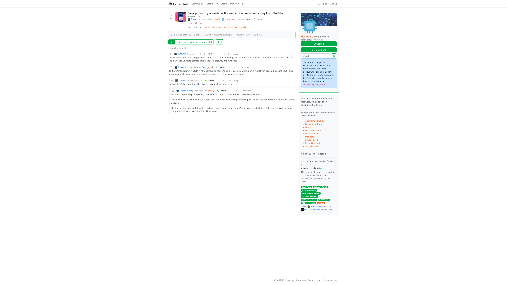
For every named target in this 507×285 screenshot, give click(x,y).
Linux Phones (311, 133)
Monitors (309, 136)
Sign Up (333, 3)
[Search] (319, 3)
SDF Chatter (180, 3)
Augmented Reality (314, 121)
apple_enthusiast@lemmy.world (232, 27)
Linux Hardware (313, 130)
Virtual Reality (312, 146)
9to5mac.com (194, 16)
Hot (171, 42)
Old (210, 42)
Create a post (319, 50)
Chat (219, 42)
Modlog (321, 203)
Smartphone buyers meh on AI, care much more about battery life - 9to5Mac (236, 13)
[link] (196, 23)
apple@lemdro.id (210, 27)
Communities (198, 3)
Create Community (230, 3)
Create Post (213, 3)
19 (191, 23)
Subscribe (319, 43)
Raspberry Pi (311, 140)
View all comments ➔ (178, 48)
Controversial (190, 42)
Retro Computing (313, 143)
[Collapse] (171, 54)
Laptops (309, 127)
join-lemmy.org (330, 280)
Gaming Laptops (313, 124)
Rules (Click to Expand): (315, 153)
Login (324, 3)
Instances (301, 280)
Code (317, 280)
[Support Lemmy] (243, 3)
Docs (310, 280)
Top (178, 42)
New (203, 42)
